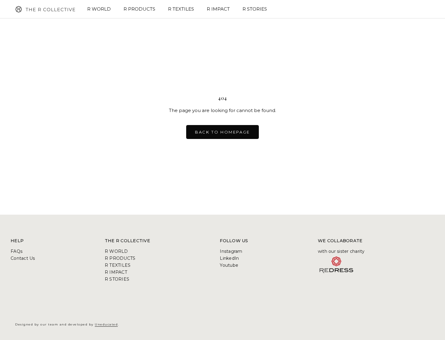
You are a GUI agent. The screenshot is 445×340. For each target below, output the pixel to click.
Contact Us (23, 258)
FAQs (16, 251)
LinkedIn (229, 258)
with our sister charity (341, 251)
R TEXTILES (181, 9)
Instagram (231, 251)
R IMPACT (218, 9)
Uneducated (106, 324)
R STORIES (254, 9)
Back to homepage (222, 132)
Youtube (229, 265)
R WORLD (99, 9)
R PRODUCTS (139, 9)
